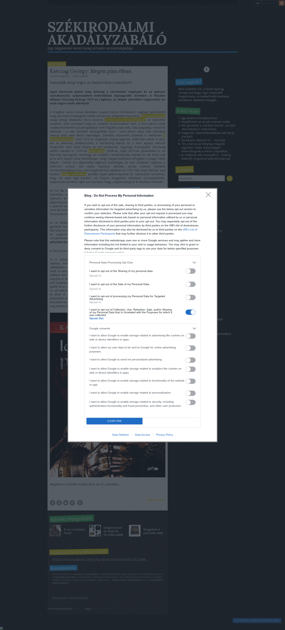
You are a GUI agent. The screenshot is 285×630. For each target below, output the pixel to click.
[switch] (191, 271)
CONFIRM (114, 421)
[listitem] (142, 262)
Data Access (142, 434)
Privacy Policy (164, 434)
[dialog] (142, 315)
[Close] (209, 196)
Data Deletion (120, 434)
